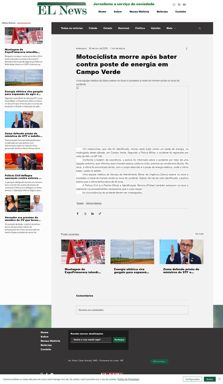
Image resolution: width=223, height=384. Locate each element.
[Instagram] (174, 4)
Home (44, 332)
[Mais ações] (186, 48)
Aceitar (209, 379)
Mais (169, 28)
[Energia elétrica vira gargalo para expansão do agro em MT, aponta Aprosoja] (132, 252)
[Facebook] (179, 4)
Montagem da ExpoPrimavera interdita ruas (83, 271)
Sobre (45, 336)
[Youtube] (184, 4)
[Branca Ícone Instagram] (41, 374)
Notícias (46, 345)
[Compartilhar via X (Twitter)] (85, 213)
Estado (107, 28)
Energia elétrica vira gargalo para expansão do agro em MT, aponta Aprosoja (131, 271)
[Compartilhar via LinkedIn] (92, 213)
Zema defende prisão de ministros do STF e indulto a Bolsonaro (181, 271)
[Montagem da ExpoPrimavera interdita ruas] (83, 252)
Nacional (123, 28)
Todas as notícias (72, 28)
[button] (199, 28)
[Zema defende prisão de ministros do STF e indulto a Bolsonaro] (181, 252)
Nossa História (50, 341)
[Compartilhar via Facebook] (77, 213)
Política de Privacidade (128, 379)
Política (140, 28)
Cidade (93, 28)
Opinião (155, 28)
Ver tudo (199, 233)
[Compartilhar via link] (99, 213)
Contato (46, 349)
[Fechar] (219, 379)
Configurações (192, 379)
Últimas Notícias (93, 203)
